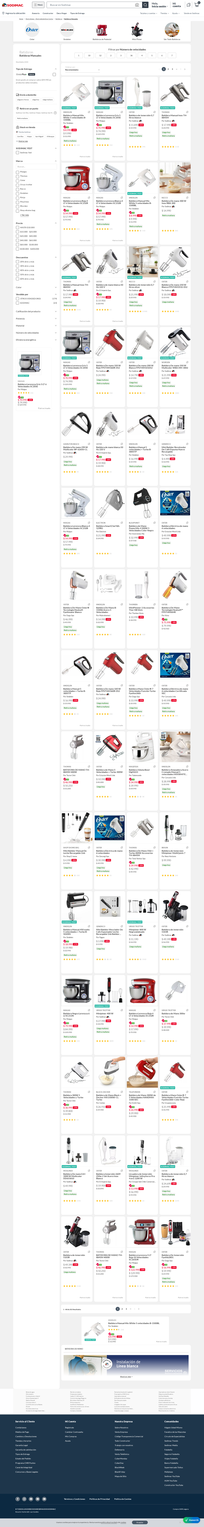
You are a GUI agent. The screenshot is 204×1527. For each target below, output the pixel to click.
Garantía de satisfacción (25, 1449)
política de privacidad (109, 1522)
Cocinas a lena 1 (31, 1402)
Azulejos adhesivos (164, 1400)
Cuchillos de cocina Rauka (34, 1404)
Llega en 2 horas (23, 100)
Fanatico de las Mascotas (175, 1432)
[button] (97, 5)
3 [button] (120, 55)
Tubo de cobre (163, 1406)
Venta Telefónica (122, 1454)
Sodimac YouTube (172, 1476)
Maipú (29, 136)
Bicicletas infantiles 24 (77, 1400)
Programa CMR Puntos (25, 1463)
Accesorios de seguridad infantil (35, 1411)
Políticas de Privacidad (100, 1499)
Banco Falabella (171, 1463)
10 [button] (89, 55)
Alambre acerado (75, 1408)
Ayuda (67, 1441)
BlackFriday (120, 1472)
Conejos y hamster (76, 1411)
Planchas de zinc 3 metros (167, 1411)
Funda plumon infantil (33, 1396)
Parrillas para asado (120, 1400)
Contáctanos (20, 1427)
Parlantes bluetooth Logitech (123, 1392)
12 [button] (100, 55)
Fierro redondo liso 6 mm (166, 1402)
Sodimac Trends (171, 1441)
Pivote (28, 1406)
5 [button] (152, 55)
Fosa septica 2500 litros (121, 1394)
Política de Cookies (122, 1499)
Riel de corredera (75, 1392)
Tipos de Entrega (77, 13)
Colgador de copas (120, 1404)
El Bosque (50, 136)
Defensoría (119, 1449)
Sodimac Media (171, 1445)
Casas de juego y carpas (121, 1411)
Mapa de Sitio (120, 1476)
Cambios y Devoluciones (26, 1436)
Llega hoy (35, 100)
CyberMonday (121, 1458)
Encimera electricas (32, 1408)
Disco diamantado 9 (32, 1398)
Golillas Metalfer (164, 1396)
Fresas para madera (76, 1394)
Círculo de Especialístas (174, 1436)
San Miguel (39, 136)
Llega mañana (48, 100)
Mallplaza (168, 1472)
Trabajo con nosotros (124, 1445)
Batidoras (59, 19)
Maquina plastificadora (166, 1394)
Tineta (116, 1402)
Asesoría (35, 13)
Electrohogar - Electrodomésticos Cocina (39, 19)
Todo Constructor (122, 1441)
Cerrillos (20, 136)
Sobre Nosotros (121, 1427)
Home (21, 19)
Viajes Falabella (171, 1458)
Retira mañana (22, 118)
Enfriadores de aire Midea (122, 1398)
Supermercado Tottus (173, 1467)
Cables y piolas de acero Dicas (168, 1404)
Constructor (48, 13)
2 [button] (110, 55)
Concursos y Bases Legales (26, 1472)
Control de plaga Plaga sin (78, 1398)
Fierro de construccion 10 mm (79, 1406)
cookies (123, 1522)
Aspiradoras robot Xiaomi (167, 1392)
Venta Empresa (121, 1432)
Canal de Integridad (23, 1467)
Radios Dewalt (30, 1400)
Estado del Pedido (23, 1458)
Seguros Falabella (171, 1454)
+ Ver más (24, 215)
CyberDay (119, 1463)
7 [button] (171, 55)
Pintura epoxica (75, 1402)
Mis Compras (71, 1436)
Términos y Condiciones (74, 1499)
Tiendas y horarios (23, 1441)
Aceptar (139, 1522)
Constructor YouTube (173, 1485)
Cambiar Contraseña (74, 1432)
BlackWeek (119, 1467)
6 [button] (162, 55)
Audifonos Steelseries (77, 1404)
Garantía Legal (21, 1445)
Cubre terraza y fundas (166, 1398)
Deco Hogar (62, 13)
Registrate (69, 1427)
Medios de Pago (22, 1432)
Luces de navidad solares (121, 1406)
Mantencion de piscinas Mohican (124, 1408)
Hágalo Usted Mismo (173, 1427)
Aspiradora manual (120, 1396)
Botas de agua (30, 1392)
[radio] (64, 145)
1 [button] (78, 55)
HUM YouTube (170, 1481)
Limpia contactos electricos (167, 1408)
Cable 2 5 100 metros (76, 1396)
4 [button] (142, 55)
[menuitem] (147, 13)
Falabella (168, 1449)
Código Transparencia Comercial (129, 1436)
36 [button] (131, 55)
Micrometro (29, 1394)
